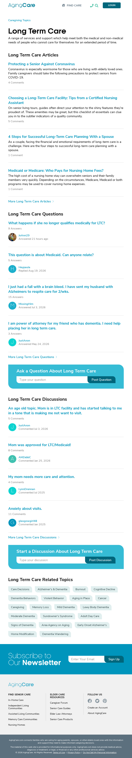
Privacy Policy (74, 752)
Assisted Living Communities (23, 713)
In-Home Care (15, 700)
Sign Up (114, 659)
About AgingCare (97, 713)
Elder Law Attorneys (61, 713)
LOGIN (111, 5)
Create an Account (98, 707)
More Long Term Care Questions (31, 357)
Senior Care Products (61, 719)
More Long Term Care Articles (29, 201)
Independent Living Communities (18, 707)
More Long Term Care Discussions (32, 537)
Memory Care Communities (22, 719)
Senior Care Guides (60, 708)
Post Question (101, 380)
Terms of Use (59, 752)
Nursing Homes (16, 725)
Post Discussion (100, 560)
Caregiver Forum (59, 702)
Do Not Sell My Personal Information (100, 752)
